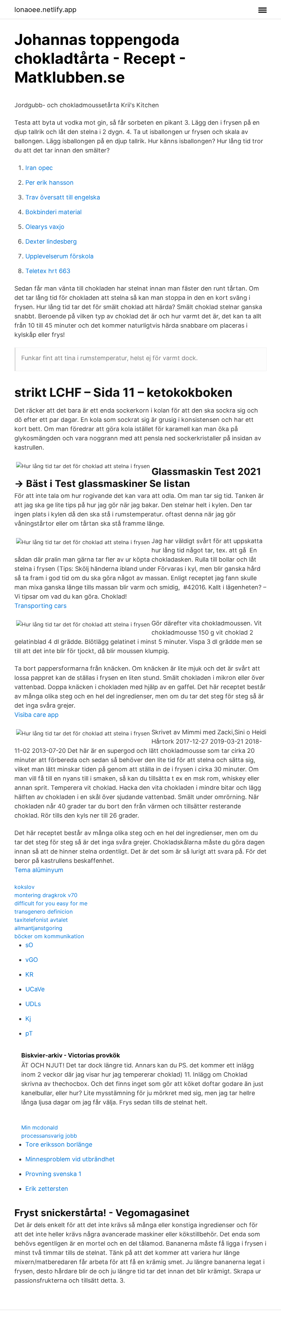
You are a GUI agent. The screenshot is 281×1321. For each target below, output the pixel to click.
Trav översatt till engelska (62, 197)
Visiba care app (36, 714)
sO (29, 945)
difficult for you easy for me (50, 903)
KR (29, 974)
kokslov (24, 886)
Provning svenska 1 (53, 1173)
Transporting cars (40, 605)
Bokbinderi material (53, 212)
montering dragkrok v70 (45, 895)
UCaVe (35, 989)
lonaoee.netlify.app (45, 9)
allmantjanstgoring (38, 928)
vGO (31, 959)
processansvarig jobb (49, 1135)
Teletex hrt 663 (47, 270)
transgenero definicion (43, 911)
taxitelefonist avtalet (41, 919)
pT (29, 1033)
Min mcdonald (39, 1127)
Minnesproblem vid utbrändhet (70, 1159)
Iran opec (39, 167)
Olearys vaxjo (44, 226)
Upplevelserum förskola (59, 256)
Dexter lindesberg (51, 241)
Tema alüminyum (38, 869)
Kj (28, 1018)
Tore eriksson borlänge (58, 1144)
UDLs (33, 1003)
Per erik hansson (49, 182)
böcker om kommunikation (49, 936)
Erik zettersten (46, 1188)
